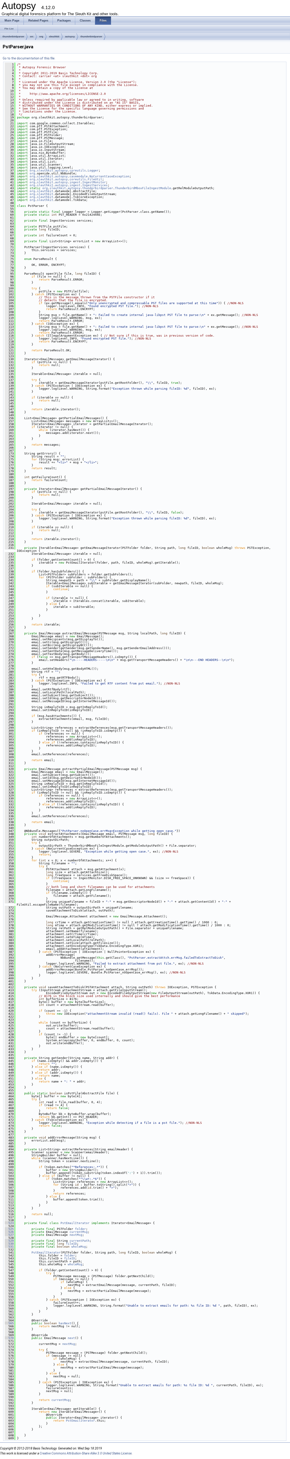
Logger (93, 170)
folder (80, 1229)
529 (9, 1240)
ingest (75, 182)
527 (9, 1235)
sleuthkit (54, 36)
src (32, 36)
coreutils (78, 170)
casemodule (79, 176)
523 (9, 1223)
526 (9, 1232)
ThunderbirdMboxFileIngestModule (143, 188)
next (71, 1338)
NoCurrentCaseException (109, 176)
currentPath (79, 1240)
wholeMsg (78, 1246)
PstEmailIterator (74, 1223)
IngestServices (95, 185)
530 (9, 1243)
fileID (71, 1243)
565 (9, 1323)
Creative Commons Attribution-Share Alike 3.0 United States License (86, 1453)
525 (9, 1229)
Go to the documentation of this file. (29, 58)
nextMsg (76, 1235)
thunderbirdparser (13, 36)
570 (9, 1338)
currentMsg (79, 1232)
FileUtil (95, 179)
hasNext (65, 1323)
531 (9, 1246)
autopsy (70, 36)
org (41, 36)
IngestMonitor (94, 182)
